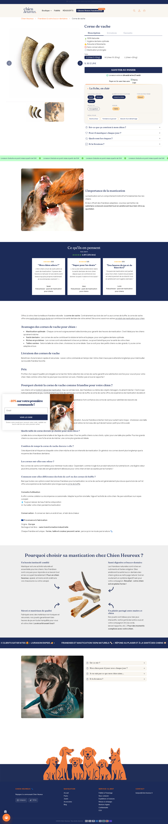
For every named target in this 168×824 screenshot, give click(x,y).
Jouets (66, 799)
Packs (66, 796)
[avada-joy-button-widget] (5, 811)
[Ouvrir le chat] (6, 817)
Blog (65, 804)
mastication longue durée (40, 318)
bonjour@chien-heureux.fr (144, 793)
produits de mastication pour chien (130, 318)
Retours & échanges (105, 802)
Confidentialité (103, 807)
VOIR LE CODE (26, 417)
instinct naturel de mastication (48, 390)
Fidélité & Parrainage (105, 793)
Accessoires (68, 802)
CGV (100, 810)
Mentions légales (104, 804)
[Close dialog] (71, 397)
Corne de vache (78, 18)
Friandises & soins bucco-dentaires (53, 18)
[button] (47, 10)
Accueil (66, 793)
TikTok (34, 800)
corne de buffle (73, 484)
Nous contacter (104, 796)
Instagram (23, 800)
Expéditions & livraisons (107, 799)
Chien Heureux (27, 18)
